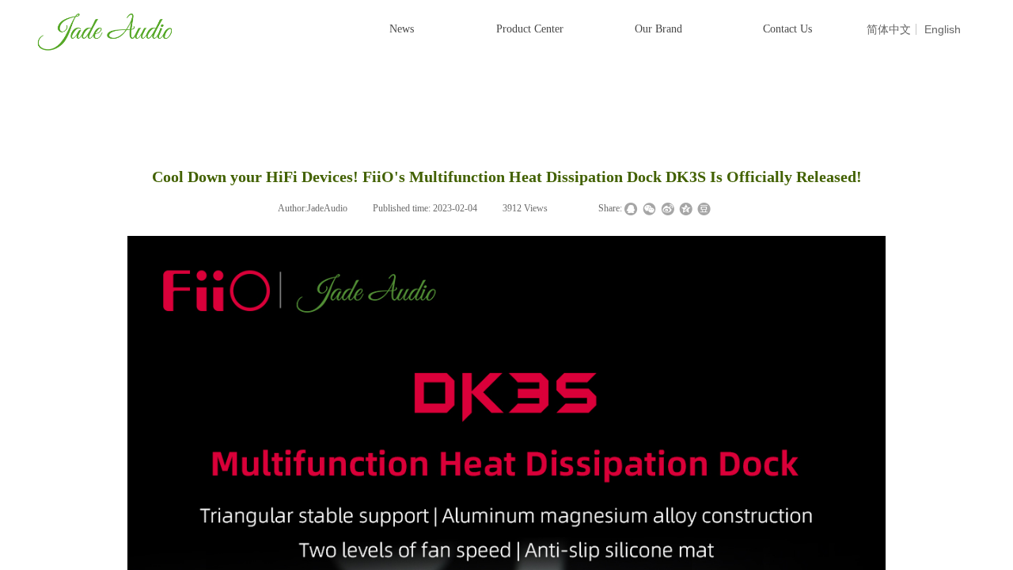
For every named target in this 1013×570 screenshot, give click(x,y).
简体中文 (889, 29)
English (942, 29)
